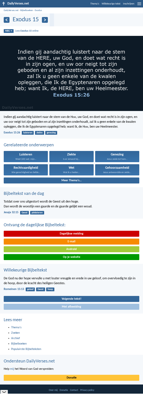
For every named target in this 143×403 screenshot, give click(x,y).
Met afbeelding (71, 306)
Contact (74, 390)
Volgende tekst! (71, 298)
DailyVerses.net (11, 10)
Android (71, 249)
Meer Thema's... (71, 180)
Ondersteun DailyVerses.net (29, 361)
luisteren (27, 133)
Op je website (71, 257)
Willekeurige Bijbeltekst (25, 270)
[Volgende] (45, 20)
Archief (15, 338)
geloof (30, 289)
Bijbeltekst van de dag (24, 194)
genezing (51, 133)
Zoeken (15, 332)
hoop (50, 289)
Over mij (53, 390)
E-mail (71, 241)
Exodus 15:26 (12, 132)
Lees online (27, 31)
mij (12, 369)
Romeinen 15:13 (14, 289)
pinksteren (37, 212)
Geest (25, 212)
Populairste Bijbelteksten (26, 349)
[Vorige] (6, 20)
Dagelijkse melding (71, 233)
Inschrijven (128, 3)
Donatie (72, 377)
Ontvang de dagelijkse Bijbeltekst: (35, 225)
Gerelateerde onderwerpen (29, 145)
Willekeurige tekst (111, 3)
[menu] (139, 5)
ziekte (39, 133)
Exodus (38, 10)
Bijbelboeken (26, 10)
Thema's (94, 3)
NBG (7, 31)
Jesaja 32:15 (11, 212)
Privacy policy (87, 390)
